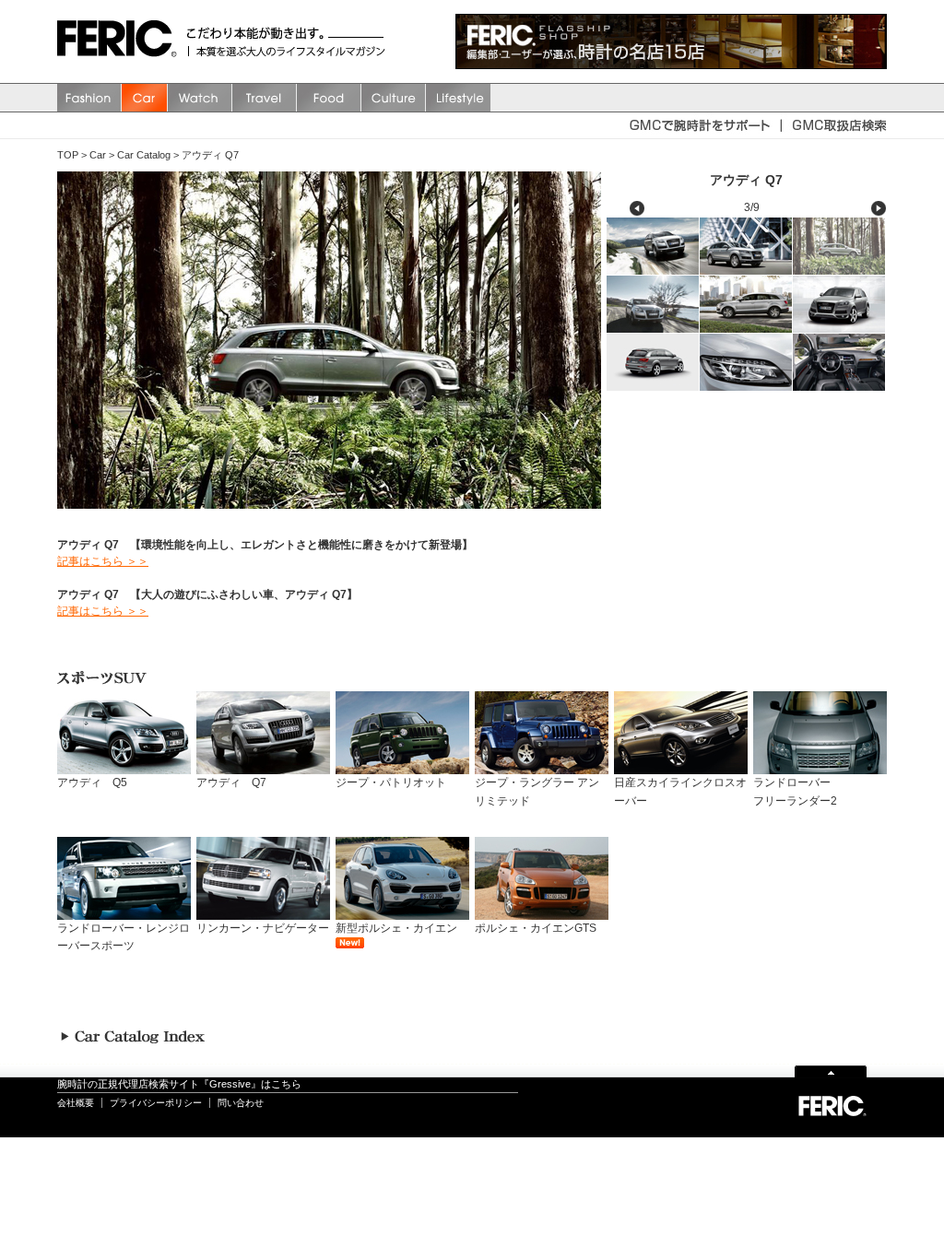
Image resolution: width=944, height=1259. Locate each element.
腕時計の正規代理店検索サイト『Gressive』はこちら (179, 1083)
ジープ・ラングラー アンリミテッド (537, 791)
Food (329, 98)
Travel (264, 98)
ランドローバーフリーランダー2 (795, 791)
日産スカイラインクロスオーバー (680, 791)
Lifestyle (458, 98)
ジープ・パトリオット (391, 782)
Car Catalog (144, 154)
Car (145, 98)
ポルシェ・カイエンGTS (535, 928)
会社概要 (75, 1103)
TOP (67, 154)
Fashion (89, 98)
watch (200, 98)
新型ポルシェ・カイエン (396, 928)
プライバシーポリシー (156, 1103)
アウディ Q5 (92, 782)
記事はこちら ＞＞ (102, 561)
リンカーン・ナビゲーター (262, 928)
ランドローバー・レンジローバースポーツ (123, 937)
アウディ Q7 (210, 154)
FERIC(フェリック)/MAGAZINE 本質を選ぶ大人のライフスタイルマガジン (121, 41)
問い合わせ (241, 1103)
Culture (393, 98)
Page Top (831, 1070)
